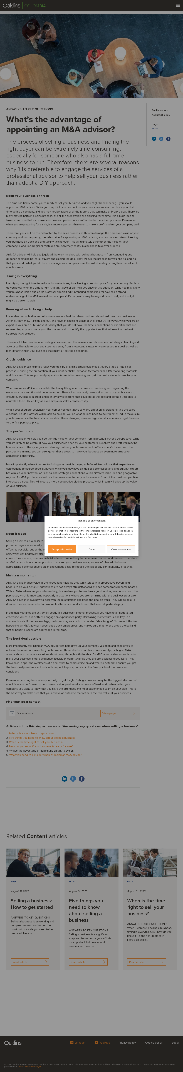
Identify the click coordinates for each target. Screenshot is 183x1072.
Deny (91, 549)
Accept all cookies (62, 549)
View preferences (121, 549)
